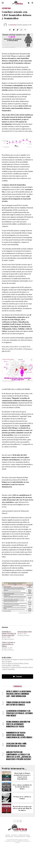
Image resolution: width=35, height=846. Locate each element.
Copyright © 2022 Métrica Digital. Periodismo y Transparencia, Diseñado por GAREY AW (16, 840)
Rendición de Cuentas (24, 835)
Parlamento (14, 835)
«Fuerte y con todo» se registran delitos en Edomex (8, 644)
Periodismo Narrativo (20, 836)
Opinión (28, 836)
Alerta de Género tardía (25, 631)
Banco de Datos (9, 836)
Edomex (26, 663)
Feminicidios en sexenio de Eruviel (11, 667)
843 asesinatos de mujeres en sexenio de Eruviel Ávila (17, 659)
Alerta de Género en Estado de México (13, 663)
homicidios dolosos (27, 667)
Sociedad (7, 835)
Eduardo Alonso (13, 25)
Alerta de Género (7, 661)
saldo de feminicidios (9, 669)
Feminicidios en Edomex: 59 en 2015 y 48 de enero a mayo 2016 (9, 633)
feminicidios (16, 665)
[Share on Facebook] (10, 29)
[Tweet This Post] (13, 29)
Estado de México (7, 665)
